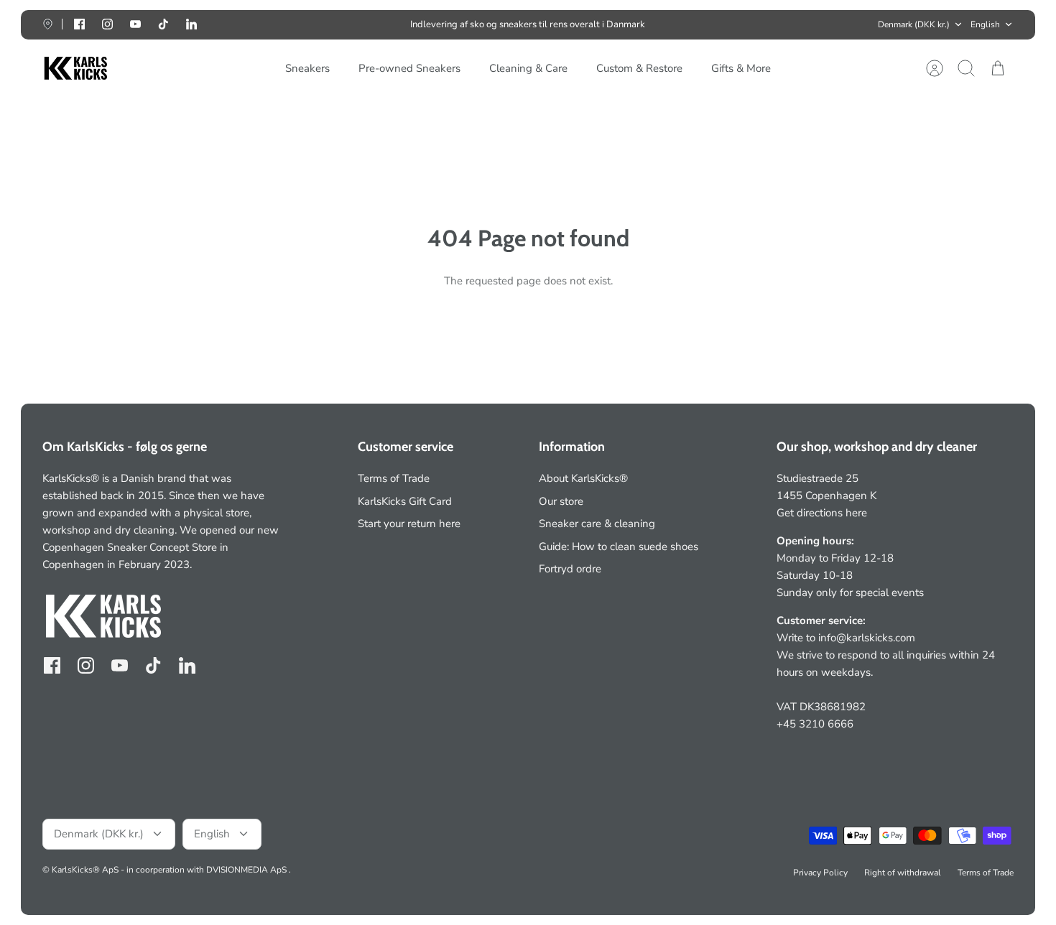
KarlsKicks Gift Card (405, 501)
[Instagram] (107, 24)
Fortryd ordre (570, 569)
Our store (561, 501)
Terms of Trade (394, 478)
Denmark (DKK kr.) (914, 24)
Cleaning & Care (528, 68)
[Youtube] (135, 24)
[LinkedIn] (191, 24)
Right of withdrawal (902, 872)
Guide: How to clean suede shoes (618, 546)
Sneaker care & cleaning (597, 523)
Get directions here (822, 513)
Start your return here (409, 523)
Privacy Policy (820, 872)
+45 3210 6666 (815, 724)
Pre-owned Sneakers (409, 68)
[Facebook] (79, 24)
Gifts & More (741, 68)
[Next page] (738, 24)
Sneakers (307, 68)
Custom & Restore (639, 68)
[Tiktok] (163, 24)
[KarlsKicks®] (74, 68)
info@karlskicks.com (866, 638)
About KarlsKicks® (583, 478)
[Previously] (317, 24)
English (985, 24)
